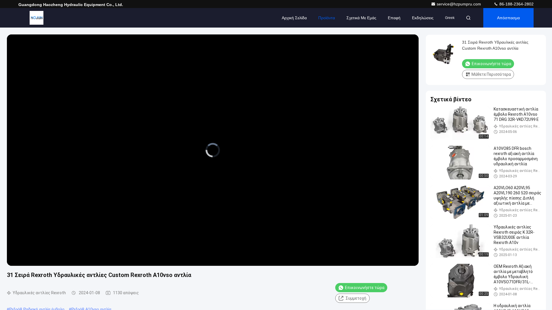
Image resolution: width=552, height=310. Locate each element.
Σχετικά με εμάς (361, 18)
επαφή (394, 18)
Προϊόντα (326, 18)
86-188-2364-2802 (516, 4)
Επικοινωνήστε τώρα (364, 287)
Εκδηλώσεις (423, 18)
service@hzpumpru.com (459, 4)
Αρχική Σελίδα (294, 18)
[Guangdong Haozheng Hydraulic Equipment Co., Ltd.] (36, 18)
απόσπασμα (508, 18)
